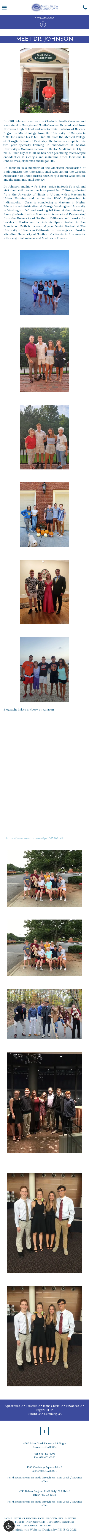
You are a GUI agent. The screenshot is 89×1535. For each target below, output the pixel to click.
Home (8, 1518)
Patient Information (29, 1518)
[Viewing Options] (9, 1526)
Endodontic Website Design (32, 1530)
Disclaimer (30, 1525)
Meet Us (70, 1518)
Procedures (54, 1518)
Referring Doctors (60, 1521)
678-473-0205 (45, 18)
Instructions (35, 1521)
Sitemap (45, 1525)
